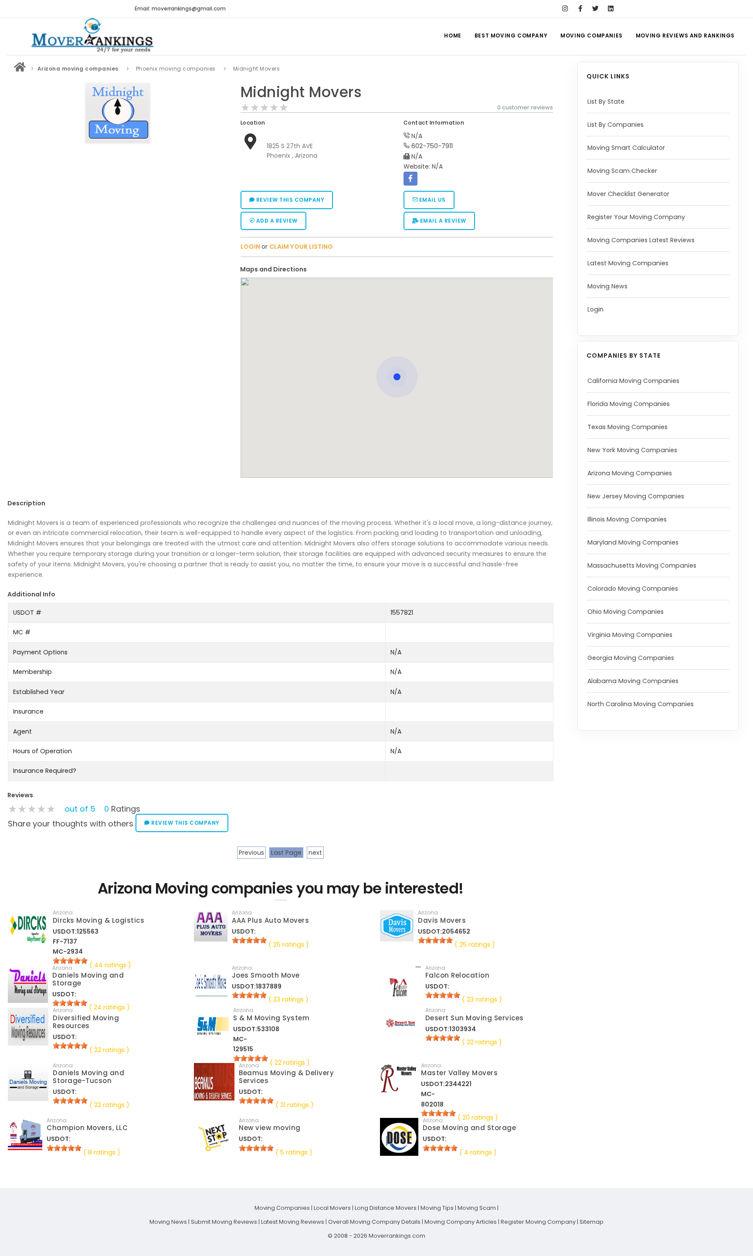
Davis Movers (442, 920)
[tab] (393, 269)
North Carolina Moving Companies (640, 704)
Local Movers (332, 1208)
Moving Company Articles (460, 1222)
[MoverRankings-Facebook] (580, 8)
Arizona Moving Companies (629, 473)
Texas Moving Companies (627, 427)
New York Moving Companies (632, 450)
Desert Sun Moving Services (474, 1017)
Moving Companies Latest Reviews (641, 240)
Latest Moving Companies (627, 263)
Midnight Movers (301, 92)
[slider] (264, 107)
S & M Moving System (271, 1017)
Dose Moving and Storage (469, 1127)
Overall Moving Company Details (374, 1222)
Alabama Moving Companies (632, 681)
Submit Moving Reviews (224, 1222)
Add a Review (276, 220)
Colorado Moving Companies (632, 588)
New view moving (270, 1127)
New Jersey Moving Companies (635, 496)
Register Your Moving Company (636, 217)
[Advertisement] (117, 209)
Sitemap (592, 1222)
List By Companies (615, 124)
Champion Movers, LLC (87, 1127)
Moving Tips (437, 1208)
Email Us (431, 199)
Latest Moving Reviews (292, 1222)
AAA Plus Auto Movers (270, 920)
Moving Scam (477, 1208)
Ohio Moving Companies (625, 611)
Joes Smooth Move (266, 975)
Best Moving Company (511, 35)
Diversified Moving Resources (86, 1021)
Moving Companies (591, 35)
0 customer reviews (525, 107)
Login (595, 309)
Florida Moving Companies (628, 403)
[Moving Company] (20, 68)
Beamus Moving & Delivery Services (286, 1076)
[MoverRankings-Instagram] (565, 8)
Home (452, 35)
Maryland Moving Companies (632, 542)
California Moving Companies (633, 380)
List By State (605, 101)
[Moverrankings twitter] (595, 8)
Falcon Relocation (457, 975)
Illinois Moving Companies (627, 519)
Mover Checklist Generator (628, 194)
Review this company (289, 199)
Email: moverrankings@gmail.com (180, 8)
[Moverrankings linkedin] (610, 8)
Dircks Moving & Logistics (99, 920)
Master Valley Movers (459, 1072)
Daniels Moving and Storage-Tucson (88, 1076)
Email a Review (442, 220)
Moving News (607, 286)
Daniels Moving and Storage (88, 979)
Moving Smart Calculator (626, 147)
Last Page (286, 852)
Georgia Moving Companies (630, 657)
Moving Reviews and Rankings (685, 35)
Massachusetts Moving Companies (641, 565)
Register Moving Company (538, 1222)
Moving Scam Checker (622, 170)
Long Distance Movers (386, 1208)
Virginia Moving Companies (629, 634)
